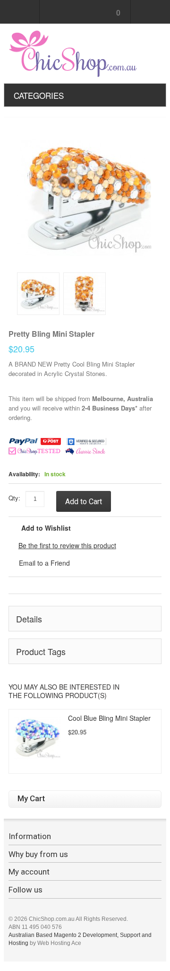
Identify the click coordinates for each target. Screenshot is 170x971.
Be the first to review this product (67, 545)
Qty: (14, 497)
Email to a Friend (44, 563)
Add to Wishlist (46, 528)
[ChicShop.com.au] (73, 53)
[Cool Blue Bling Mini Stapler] (37, 737)
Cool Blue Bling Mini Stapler (109, 718)
